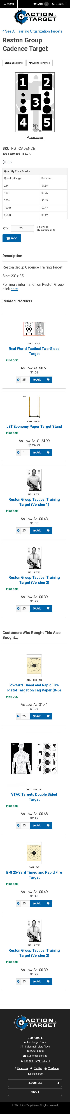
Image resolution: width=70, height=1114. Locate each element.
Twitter (38, 1068)
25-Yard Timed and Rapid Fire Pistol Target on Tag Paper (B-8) (34, 688)
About (35, 1092)
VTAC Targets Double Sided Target (34, 797)
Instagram (37, 1074)
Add (13, 238)
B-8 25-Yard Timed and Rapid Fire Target (34, 875)
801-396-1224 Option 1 (37, 1061)
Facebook (22, 1068)
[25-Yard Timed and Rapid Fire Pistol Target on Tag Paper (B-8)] (34, 665)
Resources (35, 1083)
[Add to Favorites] (48, 380)
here (14, 289)
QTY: (6, 228)
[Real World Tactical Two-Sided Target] (34, 329)
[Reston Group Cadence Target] (35, 102)
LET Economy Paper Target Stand (34, 426)
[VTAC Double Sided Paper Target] (34, 759)
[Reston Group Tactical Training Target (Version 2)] (34, 558)
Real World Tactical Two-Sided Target (34, 351)
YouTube (53, 1068)
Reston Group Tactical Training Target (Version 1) (34, 502)
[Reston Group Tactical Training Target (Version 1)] (34, 480)
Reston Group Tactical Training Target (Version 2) (34, 580)
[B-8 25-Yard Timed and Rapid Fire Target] (34, 853)
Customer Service (37, 1056)
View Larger (36, 137)
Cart (41, 4)
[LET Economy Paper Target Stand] (34, 407)
